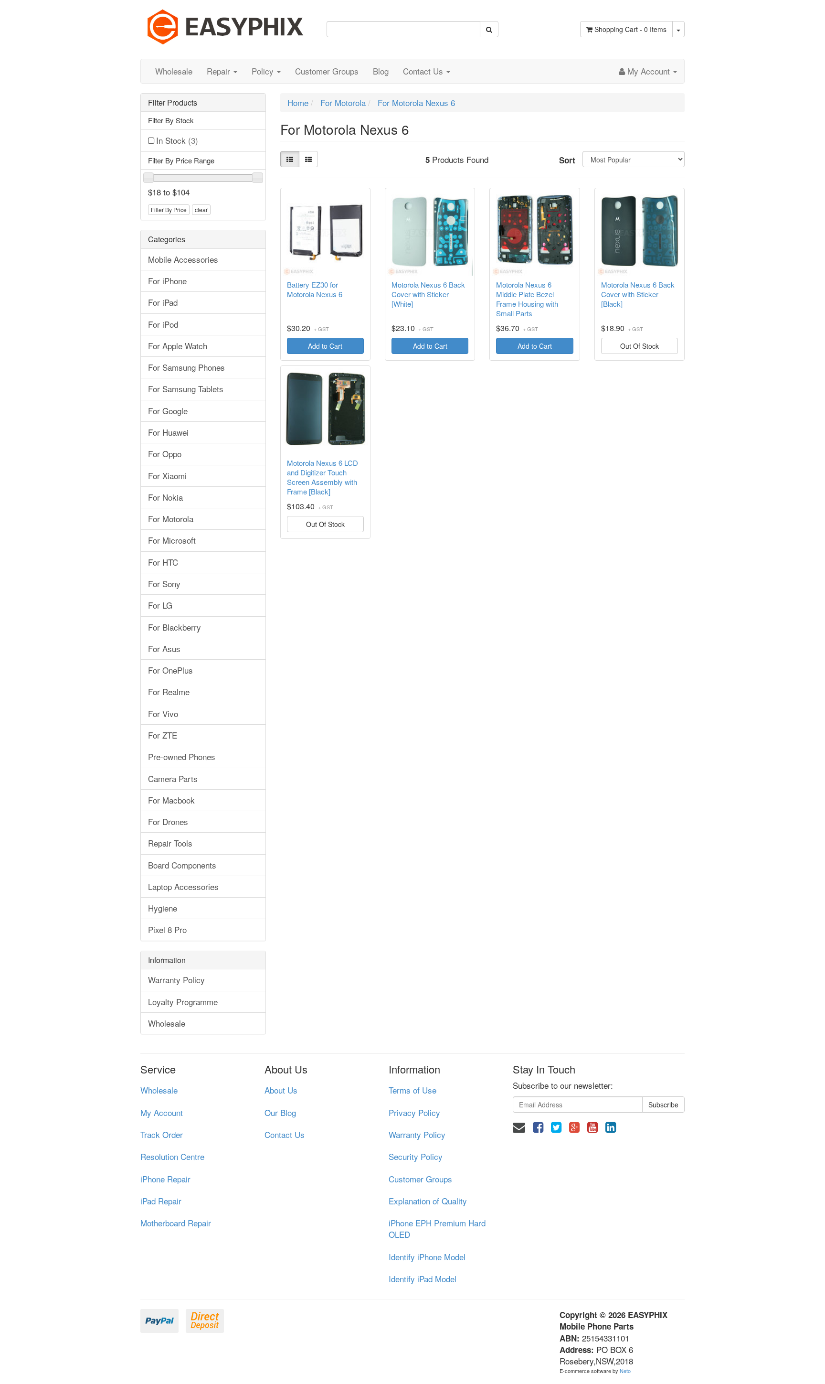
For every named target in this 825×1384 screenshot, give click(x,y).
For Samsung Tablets (185, 389)
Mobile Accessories (183, 259)
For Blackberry (174, 627)
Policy (264, 71)
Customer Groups (327, 71)
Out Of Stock (639, 346)
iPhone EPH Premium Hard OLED (437, 1228)
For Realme (169, 691)
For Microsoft (172, 540)
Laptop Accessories (183, 886)
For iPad (163, 302)
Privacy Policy (414, 1112)
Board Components (182, 865)
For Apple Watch (177, 346)
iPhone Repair (165, 1179)
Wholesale (173, 71)
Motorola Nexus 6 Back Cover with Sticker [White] (428, 294)
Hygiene (162, 908)
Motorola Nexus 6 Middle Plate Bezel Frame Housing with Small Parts (527, 299)
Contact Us (424, 71)
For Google (168, 411)
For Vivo (163, 713)
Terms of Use (412, 1090)
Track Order (161, 1134)
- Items (630, 29)
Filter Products (172, 102)
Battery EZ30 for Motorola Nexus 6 (314, 289)
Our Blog (280, 1112)
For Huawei (168, 432)
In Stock (177, 140)
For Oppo (164, 454)
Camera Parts (173, 778)
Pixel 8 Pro (167, 929)
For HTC (163, 562)
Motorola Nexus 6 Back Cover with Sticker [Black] (638, 294)
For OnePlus (170, 670)
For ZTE (162, 735)
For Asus (164, 648)
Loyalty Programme (183, 1002)
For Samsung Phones (186, 367)
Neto (625, 1370)
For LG (160, 605)
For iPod (163, 324)
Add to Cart (325, 346)
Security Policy (416, 1156)
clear (201, 209)
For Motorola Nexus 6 (416, 102)
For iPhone (167, 281)
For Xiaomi (167, 476)
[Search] (489, 29)
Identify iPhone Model (427, 1257)
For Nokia (165, 497)
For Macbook (171, 800)
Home (297, 102)
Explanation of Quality (428, 1201)
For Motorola (170, 519)
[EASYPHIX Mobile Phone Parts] (226, 23)
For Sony (164, 584)
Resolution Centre (172, 1156)
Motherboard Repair (175, 1223)
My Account (161, 1112)
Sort (567, 160)
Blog (381, 71)
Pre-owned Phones (181, 756)
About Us (280, 1090)
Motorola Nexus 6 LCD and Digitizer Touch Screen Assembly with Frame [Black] (322, 477)
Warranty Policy (176, 980)
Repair (220, 71)
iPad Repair (160, 1201)
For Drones (168, 821)
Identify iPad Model (422, 1279)
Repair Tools (170, 843)
